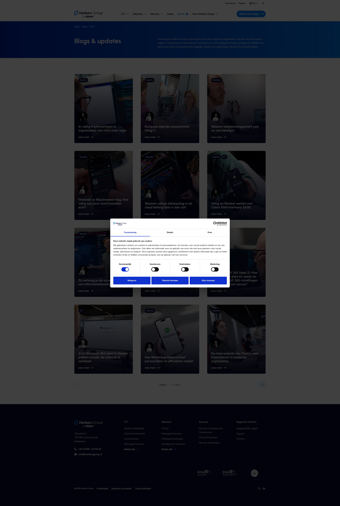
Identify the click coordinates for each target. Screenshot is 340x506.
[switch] (155, 269)
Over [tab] (210, 232)
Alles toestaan (208, 280)
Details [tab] (170, 232)
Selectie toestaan (170, 280)
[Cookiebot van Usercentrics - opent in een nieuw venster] (215, 224)
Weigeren (132, 280)
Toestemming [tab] (130, 232)
